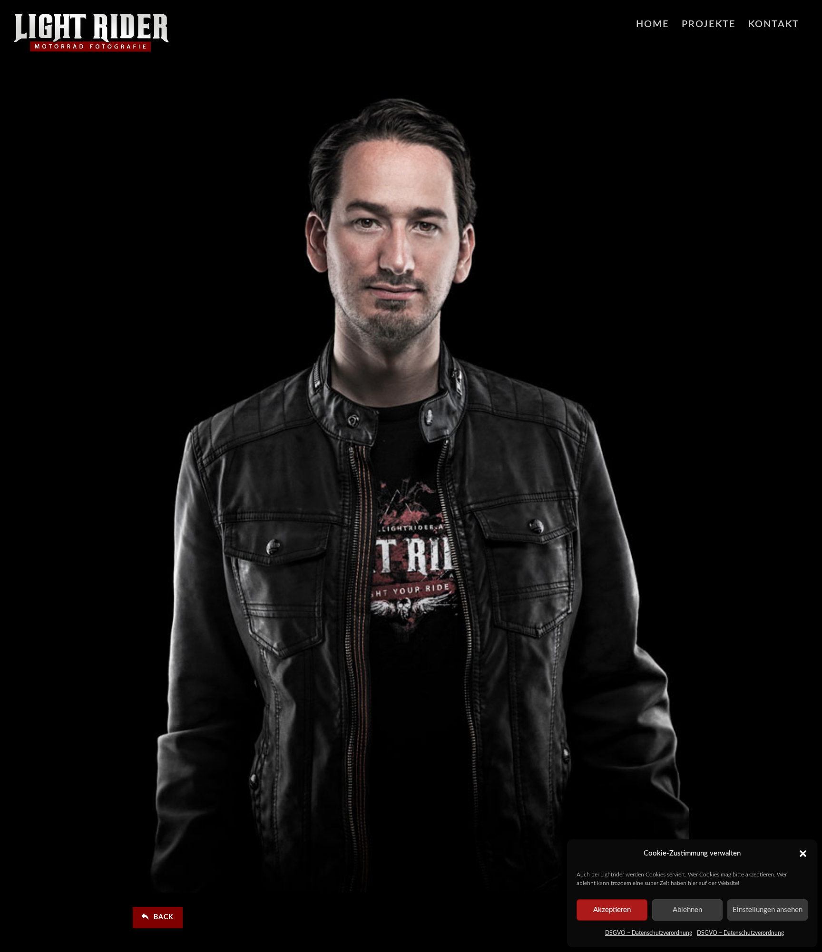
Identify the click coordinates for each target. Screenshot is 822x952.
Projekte (709, 24)
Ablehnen (687, 910)
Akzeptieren (612, 910)
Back (164, 917)
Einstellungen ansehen (767, 910)
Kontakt (773, 24)
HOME (652, 24)
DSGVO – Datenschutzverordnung (648, 933)
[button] (803, 853)
